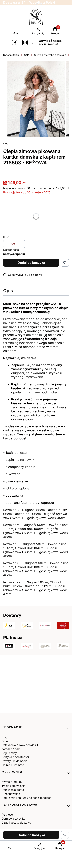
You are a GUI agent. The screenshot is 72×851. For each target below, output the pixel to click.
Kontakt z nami (11, 749)
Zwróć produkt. (12, 781)
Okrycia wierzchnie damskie (50, 54)
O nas (5, 741)
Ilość (6, 237)
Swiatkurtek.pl (11, 54)
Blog (4, 737)
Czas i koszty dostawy (16, 822)
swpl (6, 143)
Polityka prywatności (15, 757)
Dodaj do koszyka (31, 263)
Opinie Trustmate (13, 765)
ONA (26, 54)
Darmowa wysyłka (13, 818)
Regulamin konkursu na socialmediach (26, 797)
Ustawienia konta (13, 789)
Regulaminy (9, 753)
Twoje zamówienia (13, 785)
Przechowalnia (11, 793)
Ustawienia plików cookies (19, 745)
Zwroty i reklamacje (14, 761)
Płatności (7, 814)
